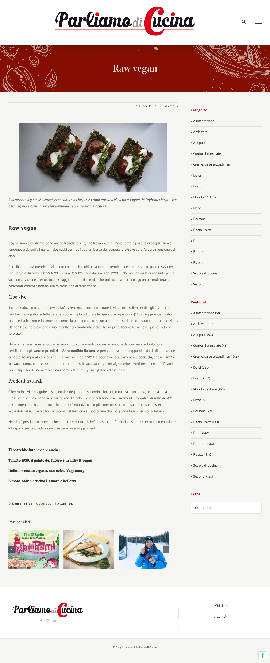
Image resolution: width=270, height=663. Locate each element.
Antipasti (199, 143)
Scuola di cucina (205, 273)
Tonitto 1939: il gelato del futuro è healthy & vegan (50, 460)
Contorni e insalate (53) (210, 346)
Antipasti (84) (203, 335)
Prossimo (167, 106)
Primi (197, 241)
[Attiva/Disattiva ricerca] (244, 21)
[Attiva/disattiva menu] (258, 22)
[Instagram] (47, 620)
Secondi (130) (203, 477)
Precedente (147, 106)
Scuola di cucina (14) (208, 466)
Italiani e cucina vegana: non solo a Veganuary (46, 470)
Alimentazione (203, 121)
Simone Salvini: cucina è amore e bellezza (42, 481)
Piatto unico (202, 230)
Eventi (197, 186)
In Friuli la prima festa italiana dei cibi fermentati (28, 550)
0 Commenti (65, 503)
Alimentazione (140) (208, 313)
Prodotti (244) (203, 444)
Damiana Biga (22, 503)
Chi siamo (222, 606)
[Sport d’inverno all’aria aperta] (144, 549)
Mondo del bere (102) (209, 389)
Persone (199, 219)
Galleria (39, 550)
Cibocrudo (143, 357)
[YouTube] (54, 620)
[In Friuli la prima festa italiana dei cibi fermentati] (33, 549)
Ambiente (200, 132)
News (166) (201, 400)
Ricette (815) (202, 455)
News (197, 208)
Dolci (197, 175)
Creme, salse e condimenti (212, 164)
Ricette (198, 263)
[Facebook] (41, 620)
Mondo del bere (205, 197)
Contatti (222, 617)
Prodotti (199, 252)
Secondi (199, 284)
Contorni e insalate (207, 154)
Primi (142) (201, 433)
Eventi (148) (201, 378)
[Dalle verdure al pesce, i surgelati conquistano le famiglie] (88, 549)
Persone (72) (202, 411)
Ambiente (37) (203, 324)
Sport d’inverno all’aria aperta (138, 550)
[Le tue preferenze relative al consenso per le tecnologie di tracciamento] (263, 656)
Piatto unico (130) (206, 422)
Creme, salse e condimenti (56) (216, 357)
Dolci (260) (201, 368)
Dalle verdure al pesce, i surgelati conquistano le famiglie (83, 550)
